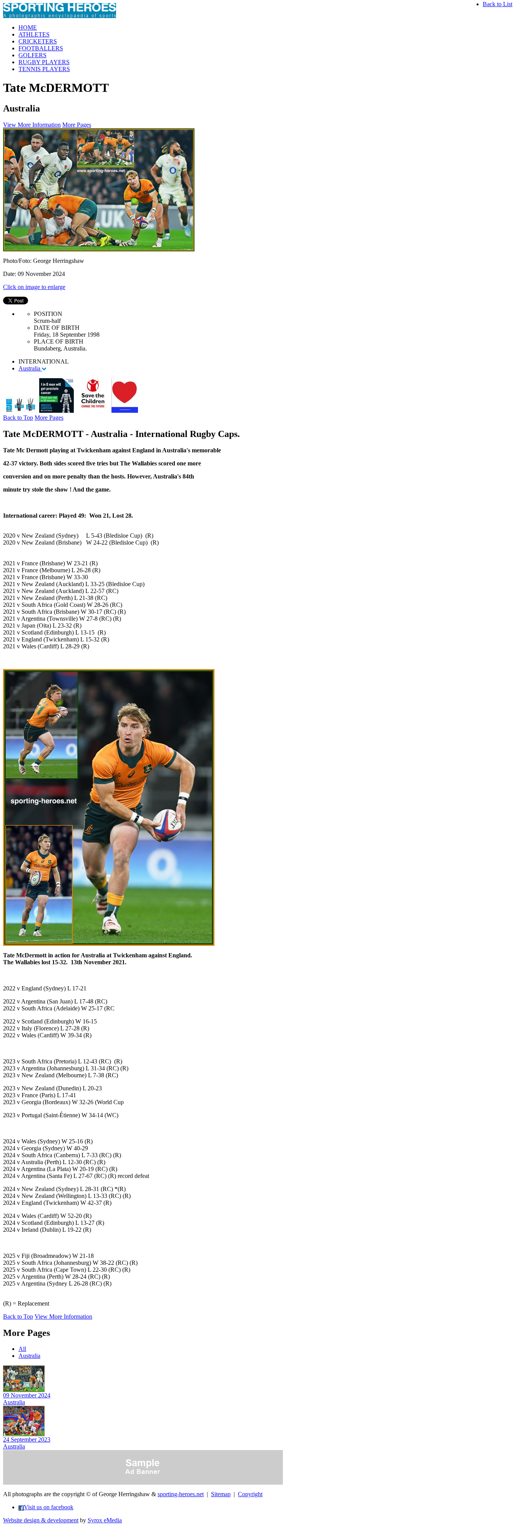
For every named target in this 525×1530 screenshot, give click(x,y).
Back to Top (18, 417)
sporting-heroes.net (181, 1494)
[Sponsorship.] (124, 410)
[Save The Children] (92, 410)
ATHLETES (34, 34)
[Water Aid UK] (20, 410)
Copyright (250, 1494)
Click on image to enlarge (34, 287)
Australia (30, 368)
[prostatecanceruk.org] (56, 410)
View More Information (32, 124)
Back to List (497, 4)
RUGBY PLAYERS (44, 62)
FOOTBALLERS (40, 48)
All (22, 1349)
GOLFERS (32, 55)
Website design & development (40, 1520)
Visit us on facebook (48, 1507)
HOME (27, 27)
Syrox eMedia (105, 1520)
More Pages (76, 124)
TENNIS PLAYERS (44, 69)
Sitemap (221, 1494)
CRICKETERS (37, 41)
